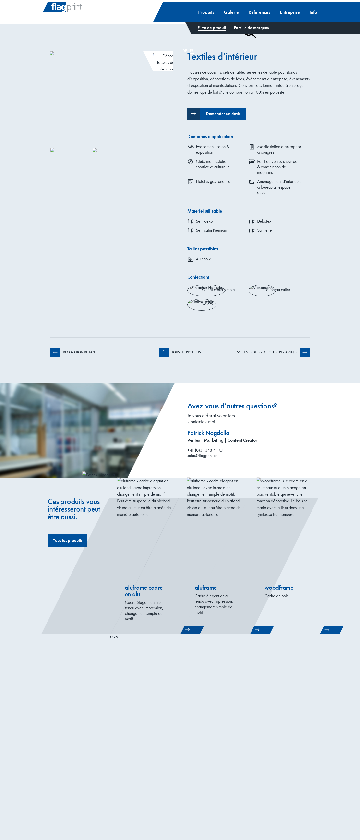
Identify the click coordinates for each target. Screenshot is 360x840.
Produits (206, 12)
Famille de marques (251, 27)
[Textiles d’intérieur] (111, 97)
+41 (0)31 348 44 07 (205, 450)
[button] (216, 114)
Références (259, 12)
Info (313, 12)
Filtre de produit (212, 27)
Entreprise (290, 12)
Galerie (231, 12)
